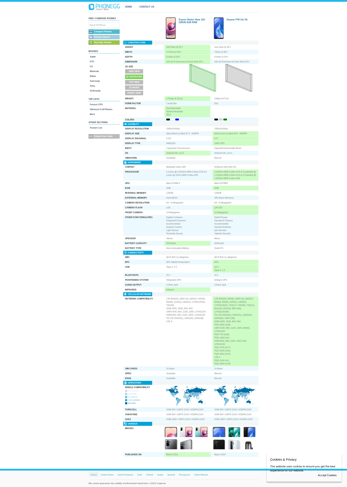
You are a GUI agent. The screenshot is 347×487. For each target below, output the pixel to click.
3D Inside (134, 87)
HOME (128, 6)
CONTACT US (146, 6)
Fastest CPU (96, 104)
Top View (134, 82)
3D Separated (134, 76)
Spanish (171, 475)
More (92, 114)
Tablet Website (201, 475)
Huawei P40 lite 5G (237, 19)
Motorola (94, 71)
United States (107, 475)
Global (94, 475)
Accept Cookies (327, 475)
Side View (134, 71)
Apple (93, 56)
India (139, 475)
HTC (92, 61)
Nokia (93, 76)
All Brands (95, 91)
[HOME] (104, 7)
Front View (134, 93)
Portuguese (184, 475)
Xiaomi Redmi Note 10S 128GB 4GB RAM (192, 21)
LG (91, 66)
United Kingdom (125, 475)
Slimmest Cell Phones (101, 109)
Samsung (95, 81)
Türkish (149, 475)
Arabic (160, 475)
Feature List (96, 128)
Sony (92, 86)
